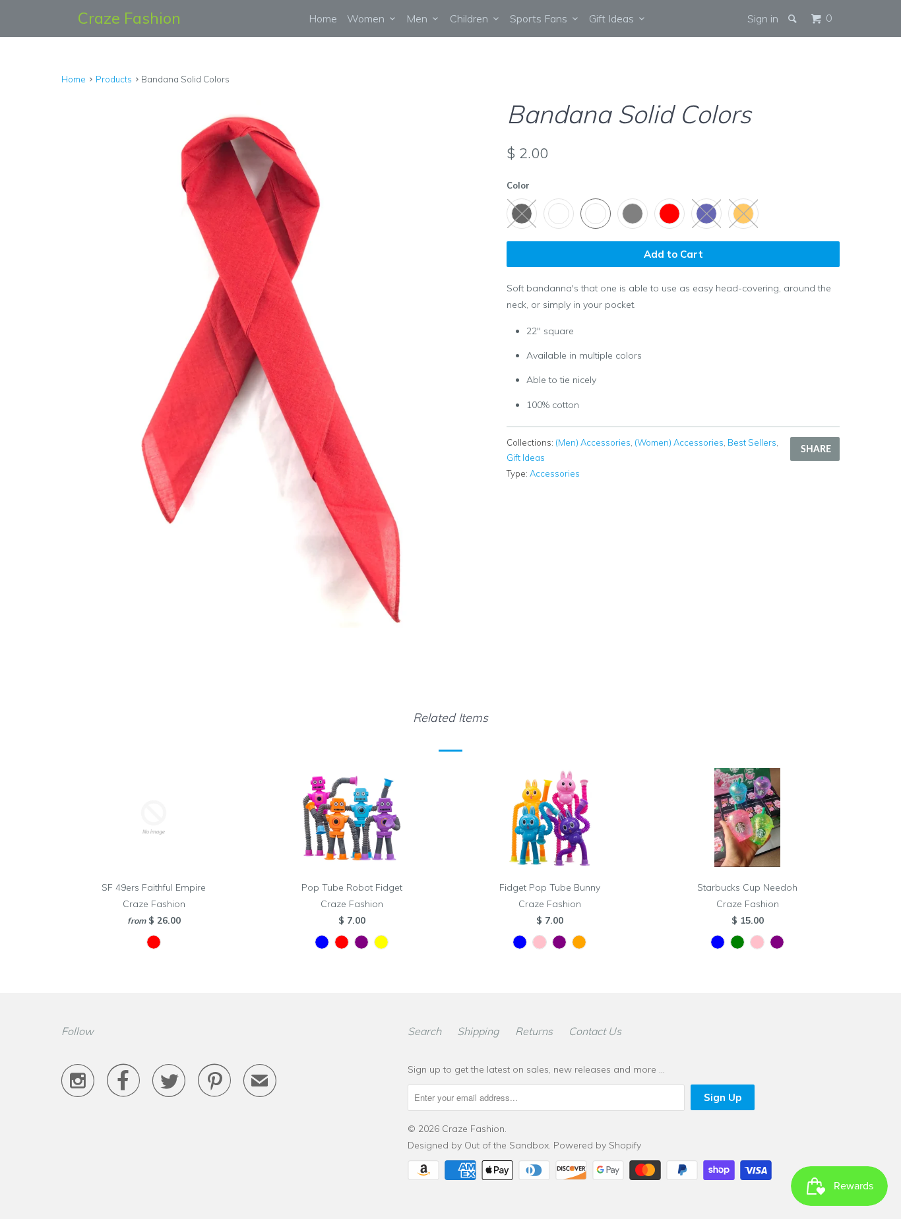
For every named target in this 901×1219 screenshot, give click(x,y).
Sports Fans (541, 18)
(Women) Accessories (679, 442)
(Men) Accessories (593, 442)
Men (419, 18)
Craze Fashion (129, 18)
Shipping (478, 1031)
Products (114, 79)
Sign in (762, 18)
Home (323, 18)
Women (368, 18)
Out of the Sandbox (506, 1145)
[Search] (793, 18)
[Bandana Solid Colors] (277, 362)
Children (471, 18)
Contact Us (595, 1031)
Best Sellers (752, 442)
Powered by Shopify (597, 1145)
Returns (534, 1031)
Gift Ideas (614, 18)
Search (424, 1031)
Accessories (555, 473)
